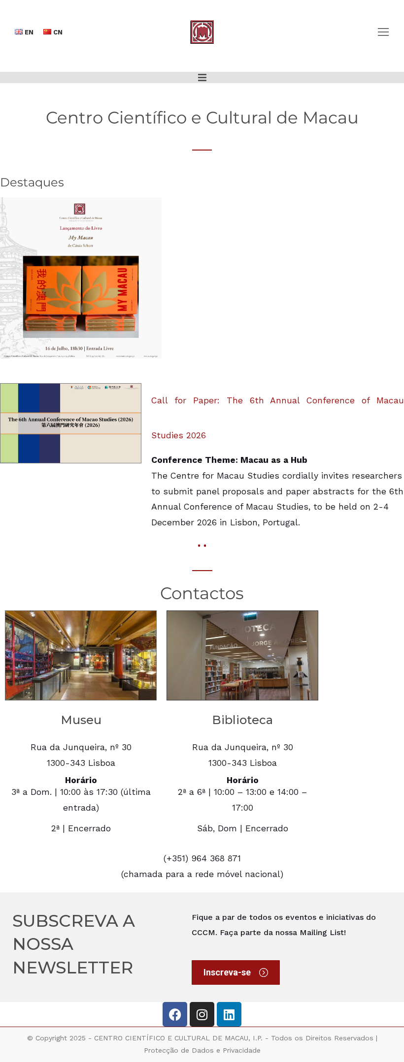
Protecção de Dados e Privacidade (202, 1050)
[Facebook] (175, 1014)
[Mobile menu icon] (383, 32)
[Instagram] (202, 1014)
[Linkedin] (229, 1014)
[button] (202, 77)
